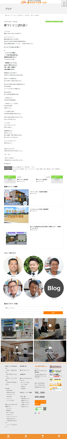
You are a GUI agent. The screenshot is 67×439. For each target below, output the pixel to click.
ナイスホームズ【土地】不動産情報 (39, 209)
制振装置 (22, 169)
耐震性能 (8, 410)
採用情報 (23, 388)
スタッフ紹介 (24, 384)
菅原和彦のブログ (25, 398)
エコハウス (9, 408)
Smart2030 (9, 396)
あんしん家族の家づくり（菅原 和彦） (54, 21)
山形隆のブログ (25, 404)
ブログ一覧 (22, 396)
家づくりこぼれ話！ (23, 179)
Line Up (7, 388)
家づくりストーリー (25, 370)
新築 (45, 169)
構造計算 (48, 169)
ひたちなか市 (16, 169)
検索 (53, 312)
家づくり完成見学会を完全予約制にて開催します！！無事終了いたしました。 (45, 227)
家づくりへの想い (25, 382)
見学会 (14, 170)
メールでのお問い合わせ (40, 402)
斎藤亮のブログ (25, 400)
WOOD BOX (9, 390)
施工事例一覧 (23, 366)
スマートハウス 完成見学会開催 (38, 192)
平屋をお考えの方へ (11, 418)
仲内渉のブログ (25, 406)
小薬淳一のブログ (25, 402)
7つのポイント (9, 414)
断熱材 (41, 169)
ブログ (32, 167)
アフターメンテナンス (11, 416)
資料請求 (8, 437)
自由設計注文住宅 (10, 392)
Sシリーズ (8, 398)
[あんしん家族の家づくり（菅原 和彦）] (10, 179)
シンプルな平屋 (10, 400)
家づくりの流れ (10, 412)
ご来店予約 (26, 437)
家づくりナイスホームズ (30, 169)
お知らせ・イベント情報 (26, 392)
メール (59, 437)
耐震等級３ (57, 169)
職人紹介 (23, 386)
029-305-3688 (41, 383)
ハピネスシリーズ (10, 394)
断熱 (38, 169)
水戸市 (52, 169)
